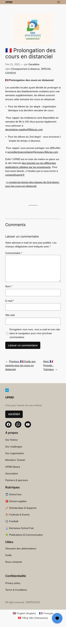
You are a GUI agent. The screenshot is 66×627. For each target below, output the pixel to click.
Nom (8, 286)
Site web (10, 315)
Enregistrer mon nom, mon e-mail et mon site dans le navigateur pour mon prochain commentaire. (35, 333)
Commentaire (13, 253)
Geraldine (34, 64)
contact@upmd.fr (14, 174)
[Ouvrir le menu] (58, 2)
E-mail (9, 300)
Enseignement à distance (25, 68)
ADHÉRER (14, 414)
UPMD (8, 2)
